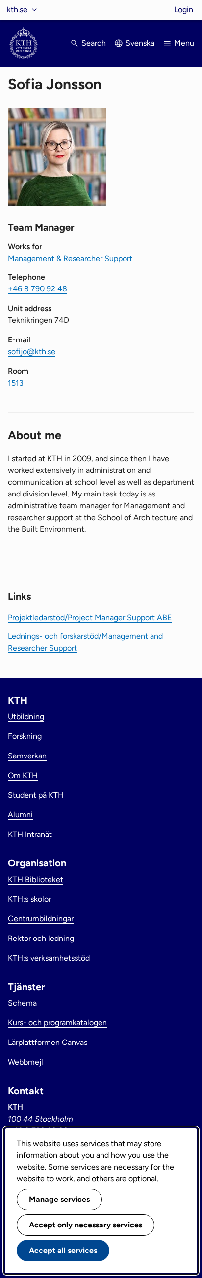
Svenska (140, 43)
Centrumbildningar (41, 918)
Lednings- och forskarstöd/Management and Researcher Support (85, 641)
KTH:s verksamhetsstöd (49, 958)
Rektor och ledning (41, 938)
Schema (22, 1003)
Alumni (20, 814)
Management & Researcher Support (70, 258)
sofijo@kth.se (31, 351)
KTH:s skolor (29, 899)
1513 (16, 383)
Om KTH (23, 775)
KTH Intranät (30, 834)
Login (183, 9)
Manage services (59, 1199)
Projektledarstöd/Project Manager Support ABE (90, 617)
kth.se (17, 9)
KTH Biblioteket (35, 879)
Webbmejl (25, 1062)
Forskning (25, 736)
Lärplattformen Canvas (47, 1042)
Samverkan (27, 755)
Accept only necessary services (85, 1224)
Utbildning (26, 716)
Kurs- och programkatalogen (57, 1022)
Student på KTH (36, 795)
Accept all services (63, 1250)
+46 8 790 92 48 (37, 288)
